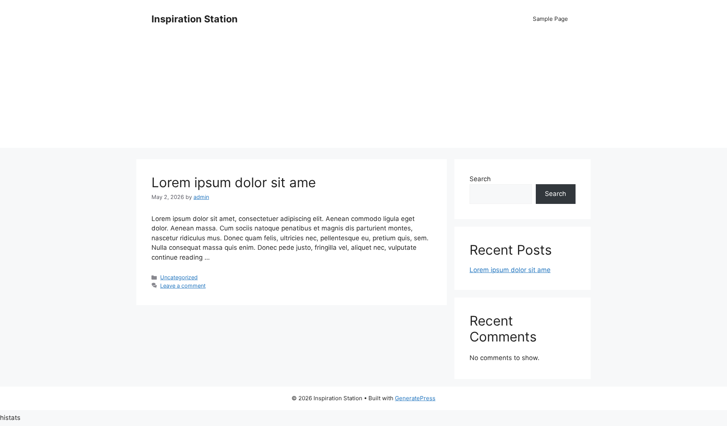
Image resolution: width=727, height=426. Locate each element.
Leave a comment (183, 285)
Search (480, 179)
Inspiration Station (194, 19)
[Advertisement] (363, 95)
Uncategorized (179, 277)
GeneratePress (415, 398)
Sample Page (550, 18)
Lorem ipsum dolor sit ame (233, 182)
